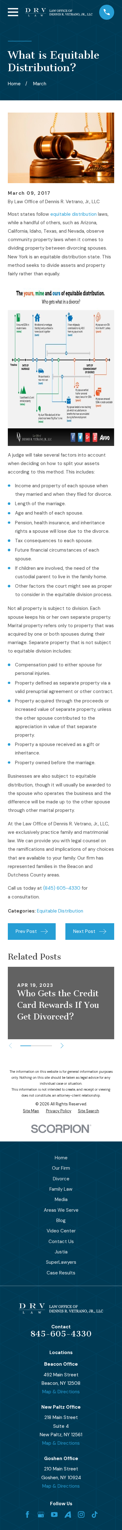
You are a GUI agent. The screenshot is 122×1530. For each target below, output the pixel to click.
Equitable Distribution (60, 911)
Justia (61, 1252)
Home (61, 1158)
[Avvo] (67, 1514)
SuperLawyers (61, 1262)
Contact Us (61, 1241)
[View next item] (62, 1045)
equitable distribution (73, 214)
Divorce (61, 1179)
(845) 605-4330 (61, 888)
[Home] (59, 12)
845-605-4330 (61, 1334)
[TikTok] (94, 1514)
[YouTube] (54, 1514)
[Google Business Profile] (41, 1514)
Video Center (61, 1231)
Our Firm (61, 1168)
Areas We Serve (61, 1210)
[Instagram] (81, 1514)
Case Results (61, 1273)
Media (61, 1199)
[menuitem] (31, 1111)
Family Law (61, 1189)
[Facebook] (27, 1514)
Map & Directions (61, 1392)
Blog (61, 1220)
